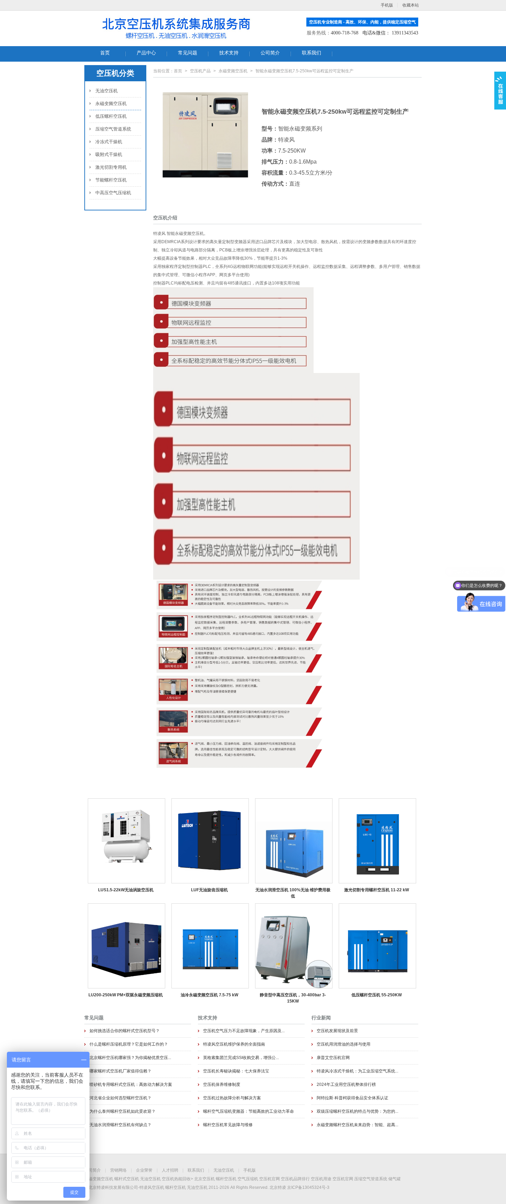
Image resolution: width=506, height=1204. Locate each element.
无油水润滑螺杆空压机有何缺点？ (120, 1124)
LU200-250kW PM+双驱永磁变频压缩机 (125, 995)
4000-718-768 (344, 32)
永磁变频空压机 (111, 103)
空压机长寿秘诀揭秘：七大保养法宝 (236, 1071)
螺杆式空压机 (126, 1178)
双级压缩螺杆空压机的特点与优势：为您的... (357, 1111)
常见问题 (94, 1017)
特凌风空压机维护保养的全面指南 (234, 1044)
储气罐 (394, 1178)
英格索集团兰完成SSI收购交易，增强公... (241, 1057)
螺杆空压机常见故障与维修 (228, 1124)
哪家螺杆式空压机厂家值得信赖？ (120, 1071)
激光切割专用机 (111, 167)
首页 (178, 71)
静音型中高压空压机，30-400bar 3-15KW (293, 998)
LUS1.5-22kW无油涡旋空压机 (126, 890)
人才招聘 (170, 1170)
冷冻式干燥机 (108, 141)
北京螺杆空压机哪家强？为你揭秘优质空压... (130, 1057)
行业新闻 (321, 1017)
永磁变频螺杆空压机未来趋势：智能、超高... (357, 1124)
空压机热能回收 (176, 1178)
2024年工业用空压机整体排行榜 (346, 1084)
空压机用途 (321, 1178)
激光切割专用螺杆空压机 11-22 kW (376, 890)
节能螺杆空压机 (111, 180)
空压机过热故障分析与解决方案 (232, 1098)
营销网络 (118, 1170)
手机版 (249, 1170)
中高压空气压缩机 (113, 192)
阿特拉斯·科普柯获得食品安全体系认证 (352, 1098)
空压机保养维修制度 (221, 1084)
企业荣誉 (144, 1170)
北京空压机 (204, 1178)
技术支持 (207, 1017)
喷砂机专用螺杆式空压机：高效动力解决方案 (130, 1084)
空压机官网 (269, 1178)
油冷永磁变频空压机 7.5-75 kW (209, 995)
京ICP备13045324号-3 (308, 1187)
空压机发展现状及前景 (337, 1030)
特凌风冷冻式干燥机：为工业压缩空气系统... (357, 1071)
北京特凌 (278, 1187)
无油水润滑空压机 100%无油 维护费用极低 (292, 893)
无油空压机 (106, 90)
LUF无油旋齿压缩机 (209, 890)
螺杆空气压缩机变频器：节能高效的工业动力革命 (248, 1111)
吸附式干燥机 (108, 154)
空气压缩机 (248, 1178)
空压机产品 (200, 71)
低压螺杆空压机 (111, 116)
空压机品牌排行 (295, 1178)
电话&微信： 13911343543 (390, 32)
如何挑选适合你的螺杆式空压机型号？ (124, 1030)
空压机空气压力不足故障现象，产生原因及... (244, 1030)
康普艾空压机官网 (333, 1057)
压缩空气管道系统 (113, 129)
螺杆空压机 (226, 1178)
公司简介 (92, 1170)
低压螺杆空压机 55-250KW (376, 995)
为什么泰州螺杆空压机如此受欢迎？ (122, 1111)
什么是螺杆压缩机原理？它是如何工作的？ (128, 1044)
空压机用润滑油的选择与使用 (343, 1044)
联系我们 (196, 1170)
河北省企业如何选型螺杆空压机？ (120, 1098)
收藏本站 (410, 5)
